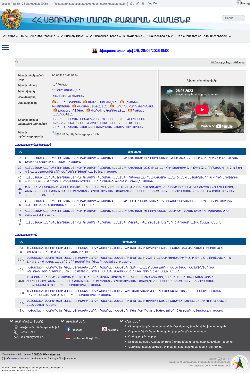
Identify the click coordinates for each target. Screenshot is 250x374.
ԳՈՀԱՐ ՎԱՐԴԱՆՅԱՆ (131, 119)
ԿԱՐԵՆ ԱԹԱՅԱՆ (130, 123)
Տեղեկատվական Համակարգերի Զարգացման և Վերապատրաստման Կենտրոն (180, 341)
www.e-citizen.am (20, 358)
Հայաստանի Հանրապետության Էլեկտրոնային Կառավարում (167, 331)
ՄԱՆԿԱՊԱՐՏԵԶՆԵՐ (189, 36)
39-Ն (20, 169)
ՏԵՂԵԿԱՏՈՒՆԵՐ (133, 36)
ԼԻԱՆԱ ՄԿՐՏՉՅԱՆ (71, 110)
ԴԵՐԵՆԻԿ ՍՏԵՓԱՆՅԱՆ (68, 123)
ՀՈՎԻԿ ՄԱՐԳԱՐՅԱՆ (128, 127)
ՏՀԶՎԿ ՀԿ (225, 359)
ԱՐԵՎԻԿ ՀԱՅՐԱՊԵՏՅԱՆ (97, 119)
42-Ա (20, 203)
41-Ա (20, 191)
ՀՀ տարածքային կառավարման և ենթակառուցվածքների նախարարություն (177, 326)
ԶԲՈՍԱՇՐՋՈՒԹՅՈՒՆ (216, 36)
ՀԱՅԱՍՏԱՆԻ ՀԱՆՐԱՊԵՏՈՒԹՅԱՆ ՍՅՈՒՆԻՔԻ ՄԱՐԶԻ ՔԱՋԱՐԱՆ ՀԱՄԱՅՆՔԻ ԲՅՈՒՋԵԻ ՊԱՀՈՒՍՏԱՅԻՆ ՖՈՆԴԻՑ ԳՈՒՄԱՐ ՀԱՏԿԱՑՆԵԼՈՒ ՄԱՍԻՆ (123, 222)
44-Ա (20, 212)
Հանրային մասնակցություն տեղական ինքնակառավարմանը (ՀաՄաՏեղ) (175, 347)
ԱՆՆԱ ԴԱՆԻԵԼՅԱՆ (65, 119)
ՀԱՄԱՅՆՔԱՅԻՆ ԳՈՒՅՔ (104, 36)
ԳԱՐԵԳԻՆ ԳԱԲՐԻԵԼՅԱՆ (108, 110)
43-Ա (20, 222)
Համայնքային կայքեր (142, 336)
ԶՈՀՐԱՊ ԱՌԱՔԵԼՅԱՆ (66, 90)
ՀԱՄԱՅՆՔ (9, 36)
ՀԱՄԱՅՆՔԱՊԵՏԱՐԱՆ (43, 36)
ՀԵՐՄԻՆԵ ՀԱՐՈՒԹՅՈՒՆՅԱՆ (134, 106)
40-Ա (20, 179)
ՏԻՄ (23, 36)
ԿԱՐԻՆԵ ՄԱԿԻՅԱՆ (65, 127)
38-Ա (20, 160)
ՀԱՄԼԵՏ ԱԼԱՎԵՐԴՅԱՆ (96, 127)
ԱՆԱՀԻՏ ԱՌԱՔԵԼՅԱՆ (102, 102)
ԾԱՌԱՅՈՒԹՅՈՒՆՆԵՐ (160, 36)
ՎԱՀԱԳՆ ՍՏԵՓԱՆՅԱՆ (92, 106)
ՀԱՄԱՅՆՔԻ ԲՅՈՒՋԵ (73, 36)
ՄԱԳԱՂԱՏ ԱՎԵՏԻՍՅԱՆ (68, 96)
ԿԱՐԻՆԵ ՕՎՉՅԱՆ (69, 102)
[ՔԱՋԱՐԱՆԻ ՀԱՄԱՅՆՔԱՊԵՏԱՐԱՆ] (12, 18)
